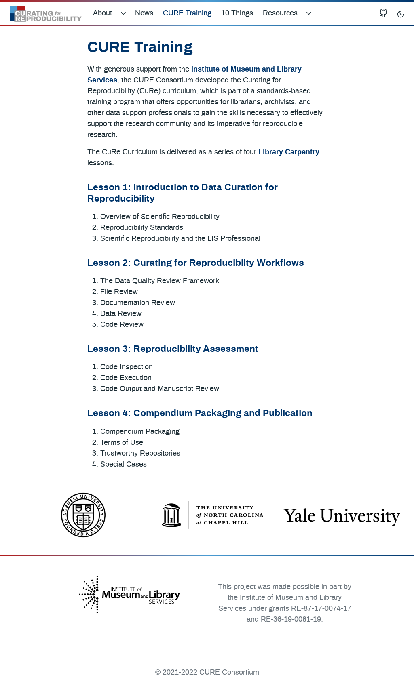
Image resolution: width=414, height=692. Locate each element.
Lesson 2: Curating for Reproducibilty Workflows (195, 263)
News (144, 13)
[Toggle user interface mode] (401, 13)
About (102, 13)
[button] (126, 13)
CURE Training (187, 13)
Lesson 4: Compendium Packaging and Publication (200, 413)
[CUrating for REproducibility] (46, 14)
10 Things (237, 13)
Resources (280, 13)
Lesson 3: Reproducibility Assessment (172, 349)
